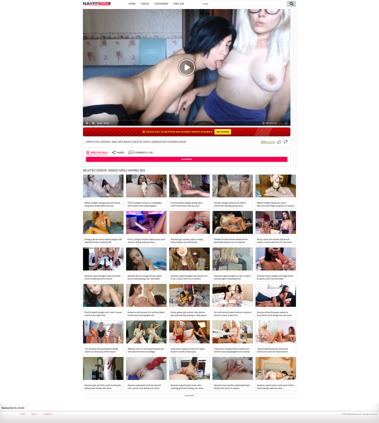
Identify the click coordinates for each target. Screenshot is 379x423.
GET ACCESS (223, 131)
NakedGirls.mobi (98, 4)
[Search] (291, 4)
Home (22, 414)
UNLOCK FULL (271, 123)
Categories (47, 414)
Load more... (189, 396)
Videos (34, 414)
